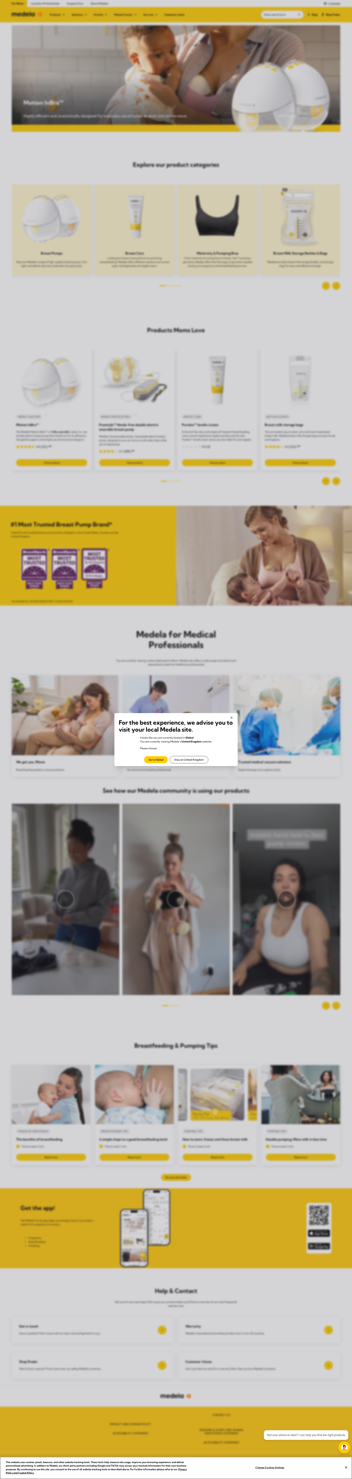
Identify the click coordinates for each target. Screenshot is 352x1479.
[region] (176, 1468)
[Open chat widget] (344, 1447)
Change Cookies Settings (269, 1467)
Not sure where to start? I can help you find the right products (306, 1435)
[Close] (346, 1467)
